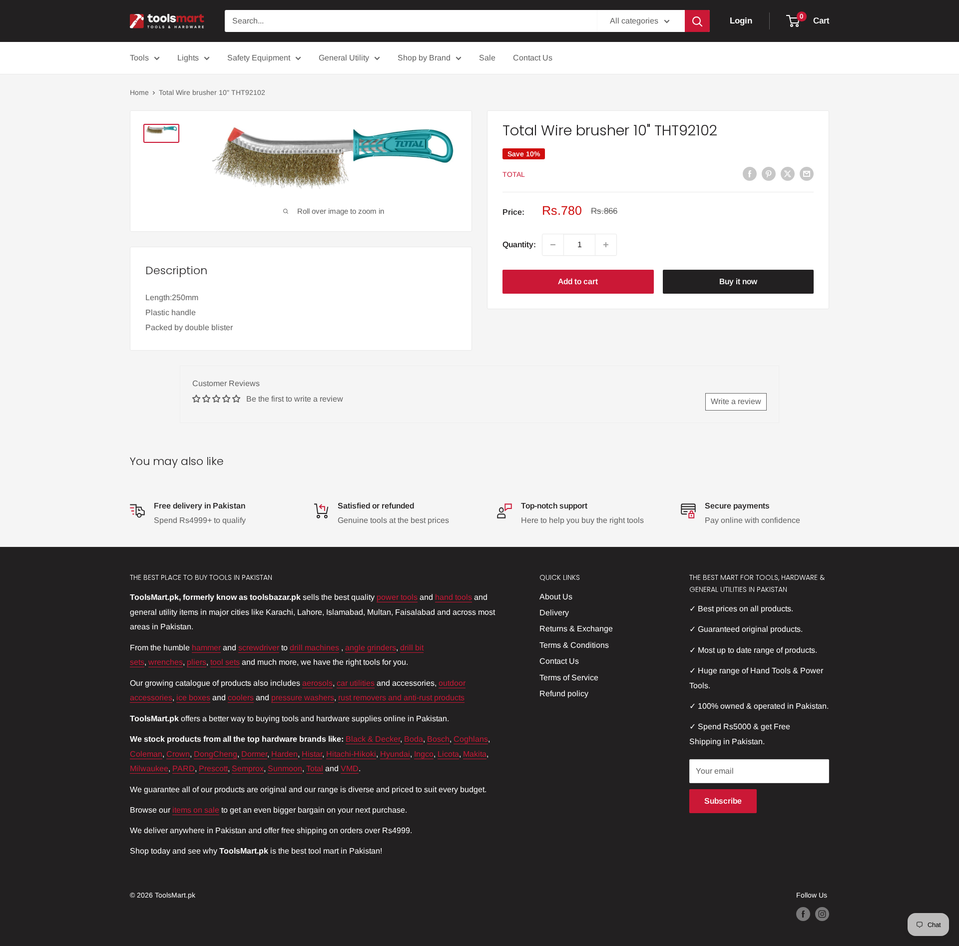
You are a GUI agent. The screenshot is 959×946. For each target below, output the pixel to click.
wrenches (165, 662)
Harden (284, 754)
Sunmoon (285, 768)
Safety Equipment (258, 57)
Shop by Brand (424, 57)
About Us (555, 596)
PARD (183, 768)
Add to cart (578, 281)
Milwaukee (149, 768)
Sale (487, 57)
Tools (139, 57)
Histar (312, 754)
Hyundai (395, 754)
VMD (350, 768)
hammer (206, 647)
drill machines (314, 647)
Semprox (248, 768)
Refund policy (563, 693)
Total (513, 174)
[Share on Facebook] (750, 173)
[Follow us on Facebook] (803, 914)
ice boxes (193, 697)
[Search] (697, 21)
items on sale (195, 810)
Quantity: (519, 244)
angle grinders (370, 647)
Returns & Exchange (576, 628)
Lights (188, 57)
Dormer (254, 754)
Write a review (736, 401)
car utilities (356, 683)
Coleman (146, 754)
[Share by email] (807, 173)
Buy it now (738, 281)
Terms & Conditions (574, 645)
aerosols (317, 683)
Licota (448, 754)
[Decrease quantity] (552, 244)
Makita (474, 754)
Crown (178, 754)
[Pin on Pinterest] (769, 173)
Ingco (424, 754)
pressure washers (302, 697)
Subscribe (723, 801)
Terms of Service (568, 677)
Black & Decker (373, 739)
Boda (413, 739)
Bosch (438, 739)
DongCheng (215, 754)
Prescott (213, 768)
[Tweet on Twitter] (788, 173)
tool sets (225, 662)
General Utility (344, 57)
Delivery (554, 612)
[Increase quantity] (605, 244)
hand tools (453, 597)
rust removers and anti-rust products (401, 697)
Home (139, 92)
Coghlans (471, 739)
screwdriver (258, 647)
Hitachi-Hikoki (351, 754)
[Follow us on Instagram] (822, 914)
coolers (241, 697)
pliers (196, 662)
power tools (397, 597)
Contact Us (532, 57)
